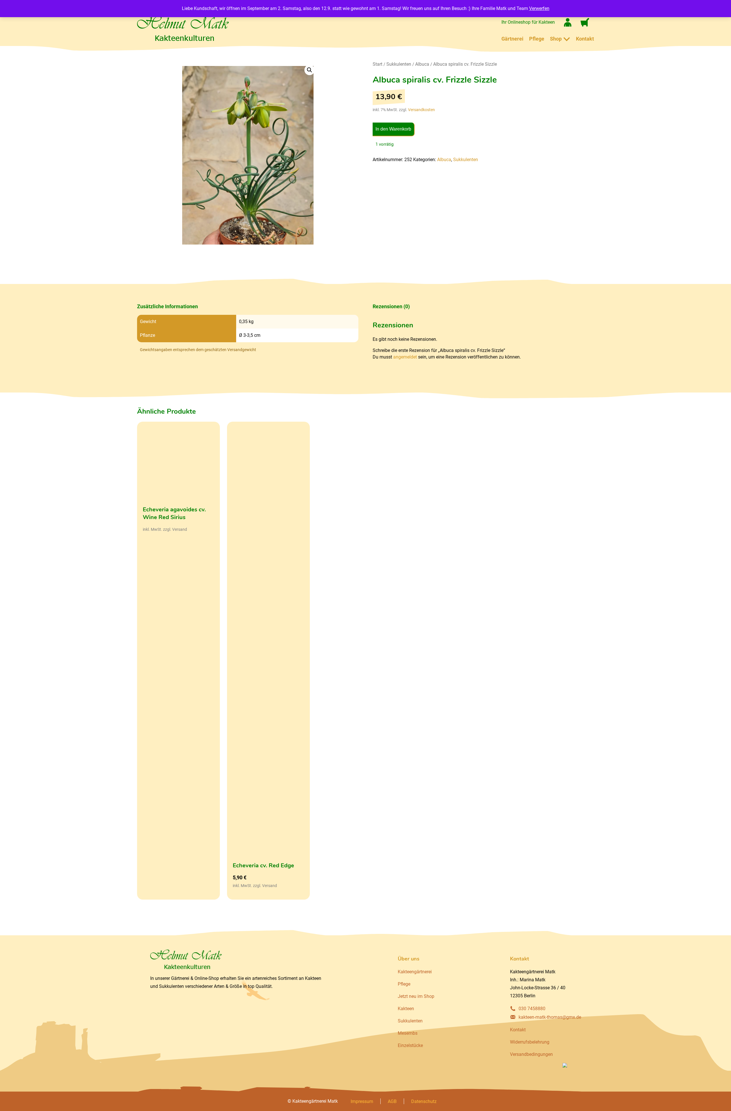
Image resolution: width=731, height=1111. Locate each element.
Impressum (362, 1101)
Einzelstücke (410, 1045)
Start (377, 64)
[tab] (247, 306)
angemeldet (405, 357)
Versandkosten (421, 109)
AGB (392, 1101)
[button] (309, 70)
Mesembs (407, 1033)
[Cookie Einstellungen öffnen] (12, 1103)
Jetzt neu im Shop (416, 996)
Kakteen (406, 1008)
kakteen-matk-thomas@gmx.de (550, 1017)
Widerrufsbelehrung (529, 1042)
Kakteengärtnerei (415, 971)
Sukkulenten (398, 64)
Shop (556, 39)
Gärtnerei (512, 39)
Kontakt (585, 39)
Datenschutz (424, 1101)
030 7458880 (532, 1008)
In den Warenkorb (393, 129)
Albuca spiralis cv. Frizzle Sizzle (465, 64)
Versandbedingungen (531, 1054)
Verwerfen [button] (539, 8)
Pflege (536, 39)
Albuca (422, 64)
